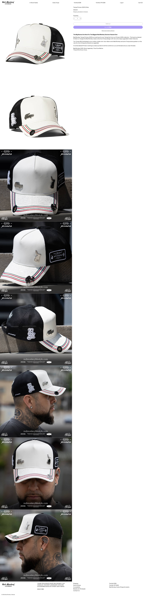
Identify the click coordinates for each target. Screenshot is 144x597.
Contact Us (76, 590)
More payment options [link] (108, 30)
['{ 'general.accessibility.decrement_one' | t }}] (74, 18)
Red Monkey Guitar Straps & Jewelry (119, 587)
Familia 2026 (112, 583)
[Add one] (80, 18)
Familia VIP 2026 (114, 585)
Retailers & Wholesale (79, 589)
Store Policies (77, 585)
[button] (140, 2)
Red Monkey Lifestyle (10, 594)
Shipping (75, 11)
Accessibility (76, 587)
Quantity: (76, 15)
